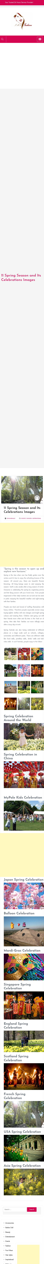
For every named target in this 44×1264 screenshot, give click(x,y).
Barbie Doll (9, 1227)
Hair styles (9, 1255)
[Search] (2, 39)
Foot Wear (9, 1250)
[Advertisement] (22, 66)
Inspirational (36, 518)
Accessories (9, 1223)
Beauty (7, 1232)
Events (23, 518)
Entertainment (10, 1236)
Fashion (29, 518)
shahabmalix (11, 518)
